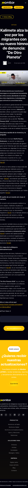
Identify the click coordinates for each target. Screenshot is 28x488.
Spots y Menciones (14, 432)
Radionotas (14, 435)
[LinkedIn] (14, 414)
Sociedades (14, 450)
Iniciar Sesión (19, 7)
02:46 (8, 268)
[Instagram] (5, 414)
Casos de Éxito (14, 465)
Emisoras (14, 444)
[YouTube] (23, 414)
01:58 (8, 243)
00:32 (2, 162)
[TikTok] (19, 414)
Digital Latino (14, 462)
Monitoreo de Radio (14, 424)
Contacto (14, 470)
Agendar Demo (7, 7)
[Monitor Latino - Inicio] (8, 2)
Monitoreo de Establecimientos (14, 430)
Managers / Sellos (14, 453)
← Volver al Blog (7, 17)
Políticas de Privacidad (5, 485)
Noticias (14, 24)
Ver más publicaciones (14, 328)
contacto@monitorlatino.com (20, 485)
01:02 (8, 193)
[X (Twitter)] (10, 414)
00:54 (6, 178)
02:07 (2, 233)
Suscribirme (14, 383)
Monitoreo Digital (14, 427)
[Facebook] (1, 414)
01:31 (9, 213)
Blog (14, 468)
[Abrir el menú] (25, 3)
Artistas (14, 447)
